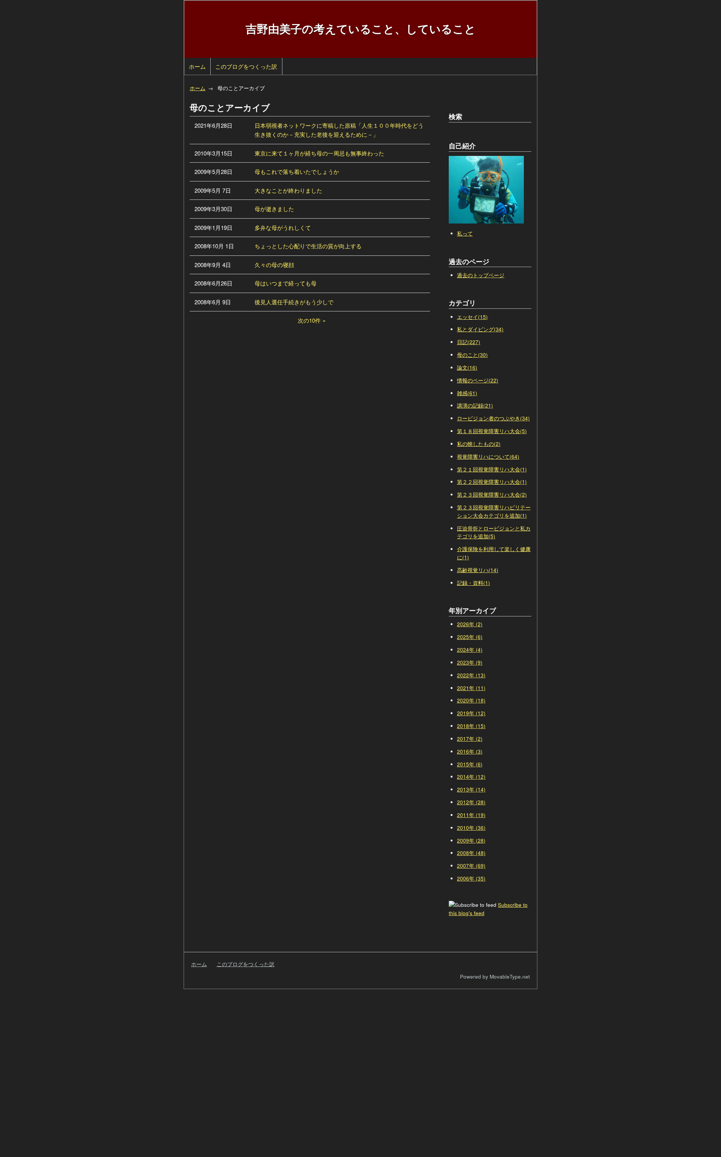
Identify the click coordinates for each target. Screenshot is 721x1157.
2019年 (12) (471, 713)
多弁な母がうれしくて (283, 227)
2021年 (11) (471, 688)
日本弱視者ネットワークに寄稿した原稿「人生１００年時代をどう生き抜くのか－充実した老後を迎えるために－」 (339, 129)
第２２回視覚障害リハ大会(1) (492, 481)
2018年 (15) (471, 726)
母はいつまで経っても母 (286, 283)
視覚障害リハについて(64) (488, 456)
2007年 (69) (471, 865)
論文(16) (467, 367)
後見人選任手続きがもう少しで (294, 302)
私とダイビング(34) (480, 329)
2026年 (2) (470, 624)
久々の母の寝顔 (274, 265)
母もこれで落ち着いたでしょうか (297, 171)
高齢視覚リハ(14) (477, 570)
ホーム (197, 66)
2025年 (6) (470, 636)
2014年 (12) (471, 776)
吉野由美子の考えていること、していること (361, 28)
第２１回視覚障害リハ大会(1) (492, 469)
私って (465, 233)
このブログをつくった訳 (246, 66)
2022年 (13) (471, 675)
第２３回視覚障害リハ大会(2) (492, 494)
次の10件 (309, 320)
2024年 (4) (470, 649)
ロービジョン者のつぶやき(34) (493, 418)
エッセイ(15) (472, 316)
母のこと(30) (472, 354)
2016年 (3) (470, 751)
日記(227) (468, 342)
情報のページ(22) (477, 380)
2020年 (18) (471, 700)
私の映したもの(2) (479, 443)
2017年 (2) (470, 738)
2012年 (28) (471, 802)
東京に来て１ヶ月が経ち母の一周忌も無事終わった (319, 153)
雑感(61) (467, 393)
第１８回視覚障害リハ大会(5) (492, 431)
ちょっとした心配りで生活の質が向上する (308, 246)
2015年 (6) (470, 764)
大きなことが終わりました (288, 190)
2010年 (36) (471, 827)
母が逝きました (274, 209)
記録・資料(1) (473, 582)
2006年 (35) (471, 878)
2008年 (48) (471, 852)
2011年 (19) (471, 815)
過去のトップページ (480, 275)
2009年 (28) (471, 840)
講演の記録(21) (475, 405)
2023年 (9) (470, 662)
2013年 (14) (471, 789)
